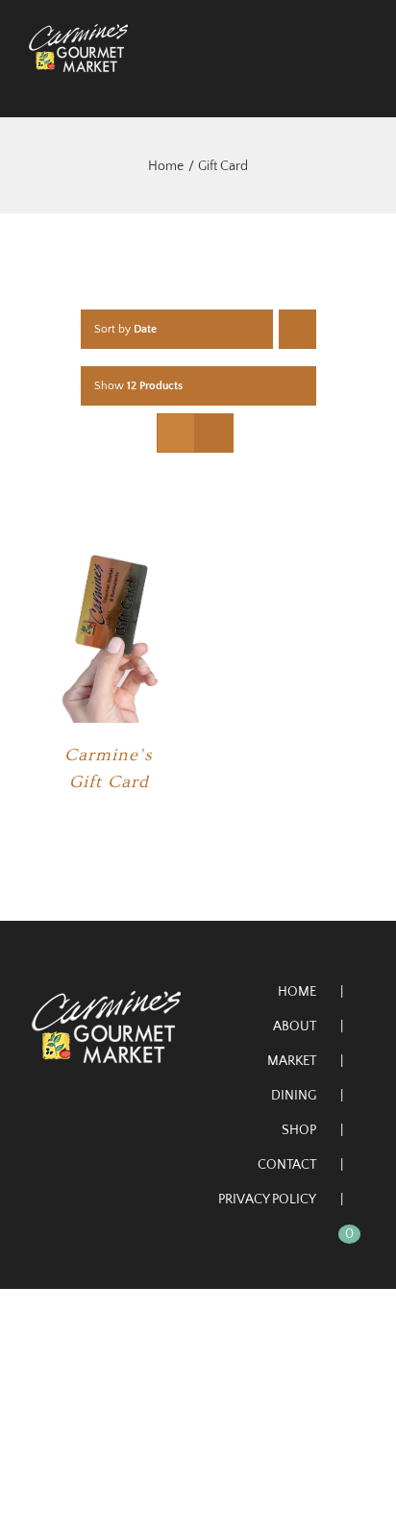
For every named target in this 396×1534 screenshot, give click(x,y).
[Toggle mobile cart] (325, 82)
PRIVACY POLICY (267, 1199)
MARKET (291, 1061)
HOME (297, 992)
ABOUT (294, 1026)
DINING (293, 1095)
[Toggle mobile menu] (359, 82)
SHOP (299, 1130)
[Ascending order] (297, 329)
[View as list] (214, 433)
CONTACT (287, 1165)
